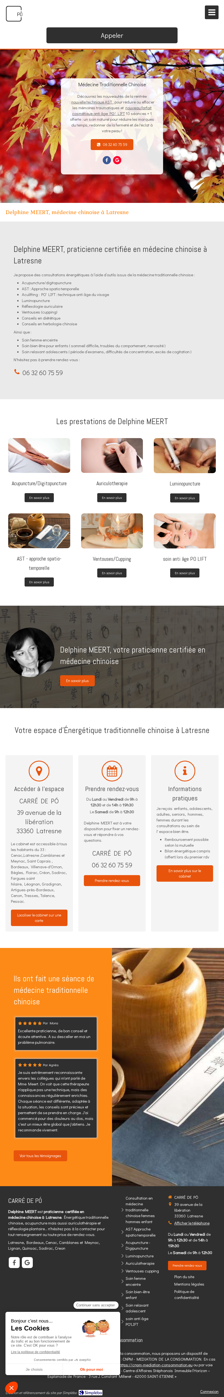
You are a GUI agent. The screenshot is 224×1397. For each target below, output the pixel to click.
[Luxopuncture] (112, 530)
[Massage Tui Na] (185, 530)
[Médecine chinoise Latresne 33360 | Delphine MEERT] (14, 13)
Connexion (209, 1391)
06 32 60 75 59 (42, 372)
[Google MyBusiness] (117, 160)
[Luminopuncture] (185, 455)
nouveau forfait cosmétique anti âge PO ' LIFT (112, 110)
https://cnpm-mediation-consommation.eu (156, 1364)
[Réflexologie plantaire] (39, 530)
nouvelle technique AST (91, 102)
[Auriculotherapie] (112, 455)
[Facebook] (107, 160)
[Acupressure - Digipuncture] (39, 455)
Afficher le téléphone (192, 1223)
